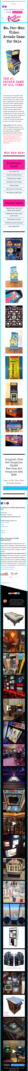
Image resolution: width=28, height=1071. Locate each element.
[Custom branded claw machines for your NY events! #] (14, 732)
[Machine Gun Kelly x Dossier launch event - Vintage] (14, 846)
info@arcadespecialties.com (12, 9)
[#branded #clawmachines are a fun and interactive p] (14, 937)
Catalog (3, 532)
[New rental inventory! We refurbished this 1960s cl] (14, 618)
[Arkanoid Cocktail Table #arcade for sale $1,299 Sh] (14, 1029)
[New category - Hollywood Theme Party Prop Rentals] (14, 892)
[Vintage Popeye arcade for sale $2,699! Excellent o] (14, 801)
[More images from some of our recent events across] (14, 755)
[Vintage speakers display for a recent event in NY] (14, 823)
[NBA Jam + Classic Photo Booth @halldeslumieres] (14, 709)
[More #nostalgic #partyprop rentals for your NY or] (14, 960)
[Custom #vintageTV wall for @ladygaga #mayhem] (14, 687)
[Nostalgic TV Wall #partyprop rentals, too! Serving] (14, 983)
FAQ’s (2, 524)
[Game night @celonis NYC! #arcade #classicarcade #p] (14, 915)
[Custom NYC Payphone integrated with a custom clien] (14, 664)
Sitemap (3, 530)
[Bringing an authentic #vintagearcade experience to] (14, 1051)
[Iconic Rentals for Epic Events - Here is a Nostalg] (14, 869)
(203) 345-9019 (5, 522)
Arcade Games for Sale (7, 569)
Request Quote (17, 12)
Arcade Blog (4, 526)
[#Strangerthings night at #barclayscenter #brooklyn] (14, 778)
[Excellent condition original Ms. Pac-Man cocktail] (14, 1006)
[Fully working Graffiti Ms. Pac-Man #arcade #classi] (14, 641)
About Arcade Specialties (8, 567)
